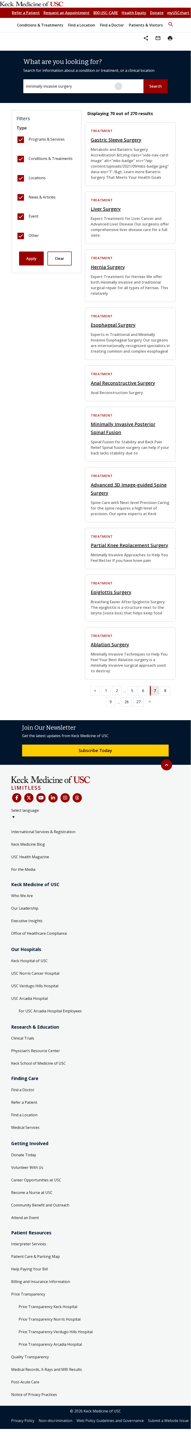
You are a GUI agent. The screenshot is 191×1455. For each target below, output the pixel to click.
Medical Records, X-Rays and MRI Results (46, 1369)
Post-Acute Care (25, 1382)
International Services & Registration (43, 831)
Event (33, 216)
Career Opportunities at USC (36, 1180)
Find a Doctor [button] (112, 25)
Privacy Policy (22, 1420)
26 (126, 701)
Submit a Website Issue (168, 1420)
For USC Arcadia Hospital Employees (50, 1011)
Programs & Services (47, 139)
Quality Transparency (30, 1356)
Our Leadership (24, 908)
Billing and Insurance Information (40, 1281)
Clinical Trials (22, 1038)
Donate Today (23, 1154)
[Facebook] (16, 797)
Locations (37, 177)
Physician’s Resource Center (35, 1050)
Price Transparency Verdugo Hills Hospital (56, 1331)
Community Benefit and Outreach (40, 1205)
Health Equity (134, 12)
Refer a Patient (26, 12)
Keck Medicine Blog (28, 844)
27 (138, 701)
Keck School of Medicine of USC (38, 1063)
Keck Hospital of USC (29, 960)
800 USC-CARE (105, 12)
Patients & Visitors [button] (146, 25)
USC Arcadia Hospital (29, 998)
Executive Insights (27, 920)
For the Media (23, 869)
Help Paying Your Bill (29, 1269)
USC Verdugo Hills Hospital (34, 985)
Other (34, 235)
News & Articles (42, 197)
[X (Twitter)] (28, 797)
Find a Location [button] (81, 25)
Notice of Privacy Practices (34, 1394)
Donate (157, 12)
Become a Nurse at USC (32, 1192)
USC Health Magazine (30, 856)
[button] (171, 22)
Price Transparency (28, 1294)
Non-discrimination (55, 1420)
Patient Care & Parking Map (35, 1256)
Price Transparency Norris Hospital (49, 1319)
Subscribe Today (95, 750)
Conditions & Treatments (51, 158)
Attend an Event (25, 1217)
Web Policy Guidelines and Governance (110, 1420)
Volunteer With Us (27, 1167)
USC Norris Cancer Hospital (35, 973)
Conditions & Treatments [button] (40, 25)
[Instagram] (65, 797)
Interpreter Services (28, 1243)
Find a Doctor (22, 1089)
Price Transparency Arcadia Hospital (50, 1344)
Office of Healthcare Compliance (39, 933)
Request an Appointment (67, 12)
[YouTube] (41, 797)
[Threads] (77, 797)
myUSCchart (178, 12)
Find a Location (24, 1114)
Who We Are (22, 895)
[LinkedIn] (53, 797)
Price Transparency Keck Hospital (48, 1306)
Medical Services (25, 1127)
